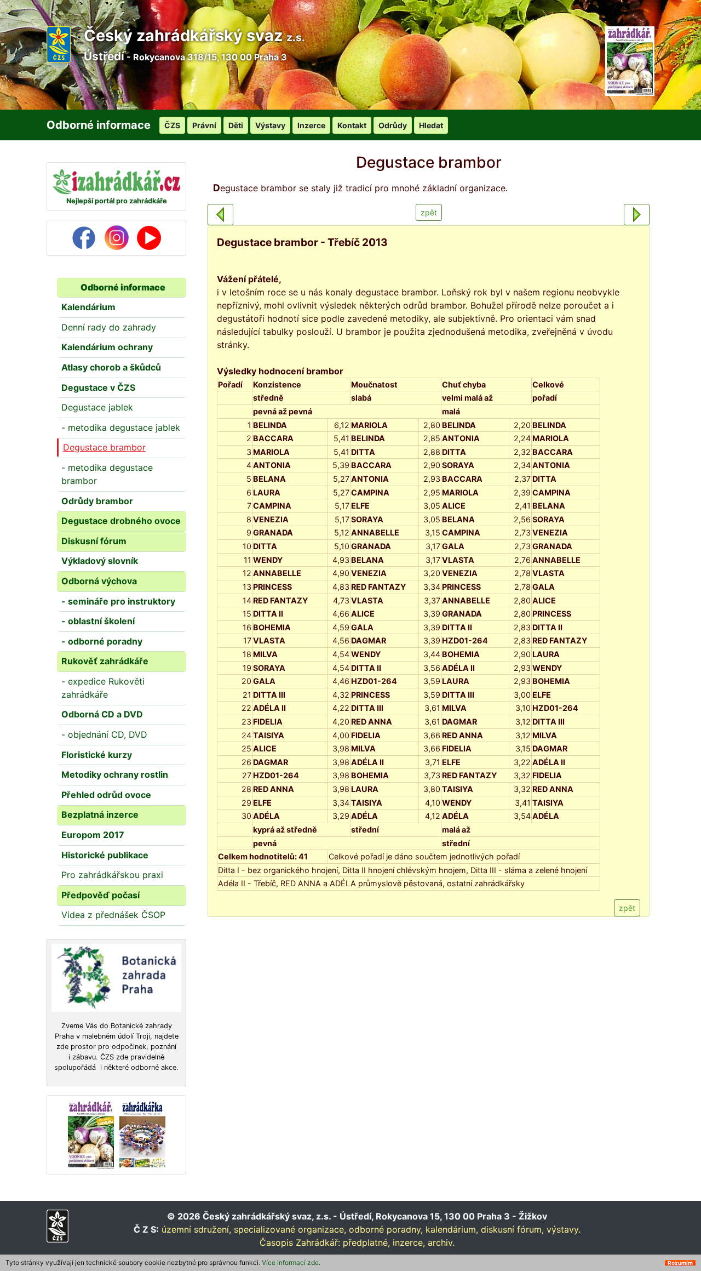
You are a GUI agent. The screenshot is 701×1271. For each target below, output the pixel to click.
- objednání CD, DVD (104, 734)
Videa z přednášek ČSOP (113, 914)
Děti (235, 125)
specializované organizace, (290, 1229)
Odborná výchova (99, 580)
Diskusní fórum (94, 540)
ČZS (172, 125)
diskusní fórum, (512, 1229)
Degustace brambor (104, 447)
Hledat (431, 125)
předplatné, (366, 1242)
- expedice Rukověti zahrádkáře (103, 688)
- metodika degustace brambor (107, 474)
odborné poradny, (386, 1229)
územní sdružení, (196, 1229)
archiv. (441, 1242)
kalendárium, (452, 1229)
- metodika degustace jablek (120, 427)
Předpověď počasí (100, 895)
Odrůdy (392, 125)
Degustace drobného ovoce (121, 520)
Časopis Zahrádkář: (300, 1242)
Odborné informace (123, 287)
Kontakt (351, 125)
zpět (429, 212)
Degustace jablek (97, 407)
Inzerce (311, 125)
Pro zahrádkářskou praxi (112, 874)
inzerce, (409, 1242)
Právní (204, 125)
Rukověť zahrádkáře (104, 661)
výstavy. (564, 1229)
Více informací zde (290, 1262)
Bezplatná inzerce (100, 814)
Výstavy (270, 125)
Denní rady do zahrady (108, 327)
